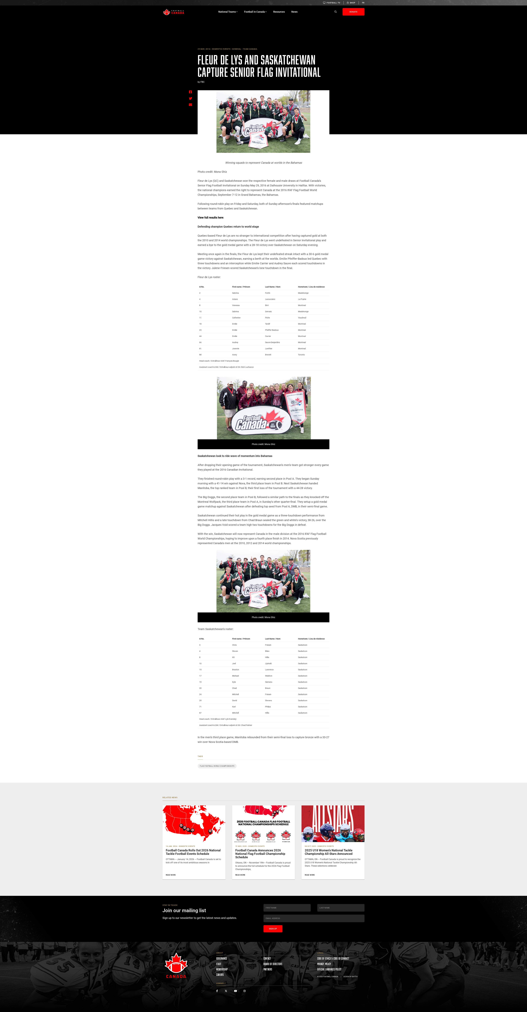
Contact (267, 958)
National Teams (227, 11)
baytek (355, 977)
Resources (279, 11)
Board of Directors (273, 964)
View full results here (210, 217)
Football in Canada (254, 11)
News (294, 11)
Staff (218, 964)
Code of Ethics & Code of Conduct (333, 958)
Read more (171, 875)
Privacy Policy (324, 964)
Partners (268, 969)
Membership (222, 969)
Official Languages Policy (329, 969)
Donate (354, 12)
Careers (220, 974)
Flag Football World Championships (217, 766)
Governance (221, 958)
